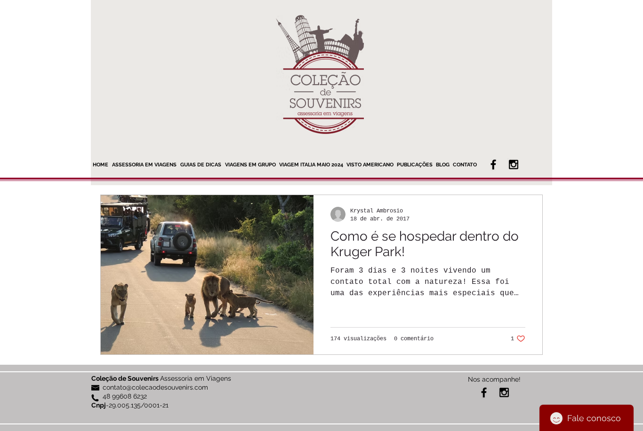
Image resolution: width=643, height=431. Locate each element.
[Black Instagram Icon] (513, 164)
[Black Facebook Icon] (493, 164)
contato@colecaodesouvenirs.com (155, 387)
